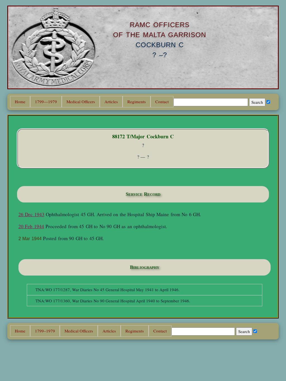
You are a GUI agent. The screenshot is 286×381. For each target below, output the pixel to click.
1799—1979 (46, 101)
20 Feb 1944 (31, 226)
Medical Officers (80, 101)
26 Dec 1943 (31, 214)
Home (20, 101)
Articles (111, 101)
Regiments (136, 101)
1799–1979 (45, 331)
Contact (162, 101)
